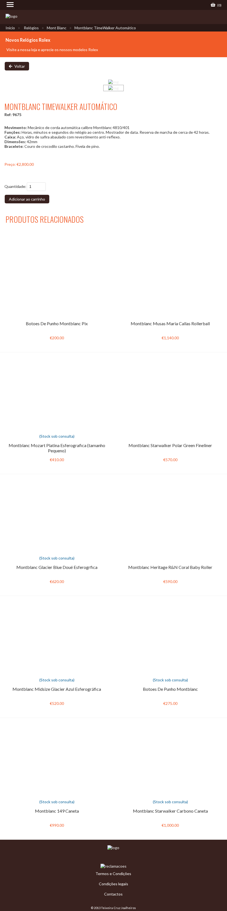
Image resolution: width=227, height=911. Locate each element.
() (219, 5)
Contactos (113, 894)
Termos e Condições (113, 873)
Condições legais (113, 883)
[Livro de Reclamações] (113, 866)
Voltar (19, 66)
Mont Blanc (56, 27)
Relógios (31, 27)
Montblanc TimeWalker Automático (105, 27)
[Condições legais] (113, 847)
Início (10, 27)
